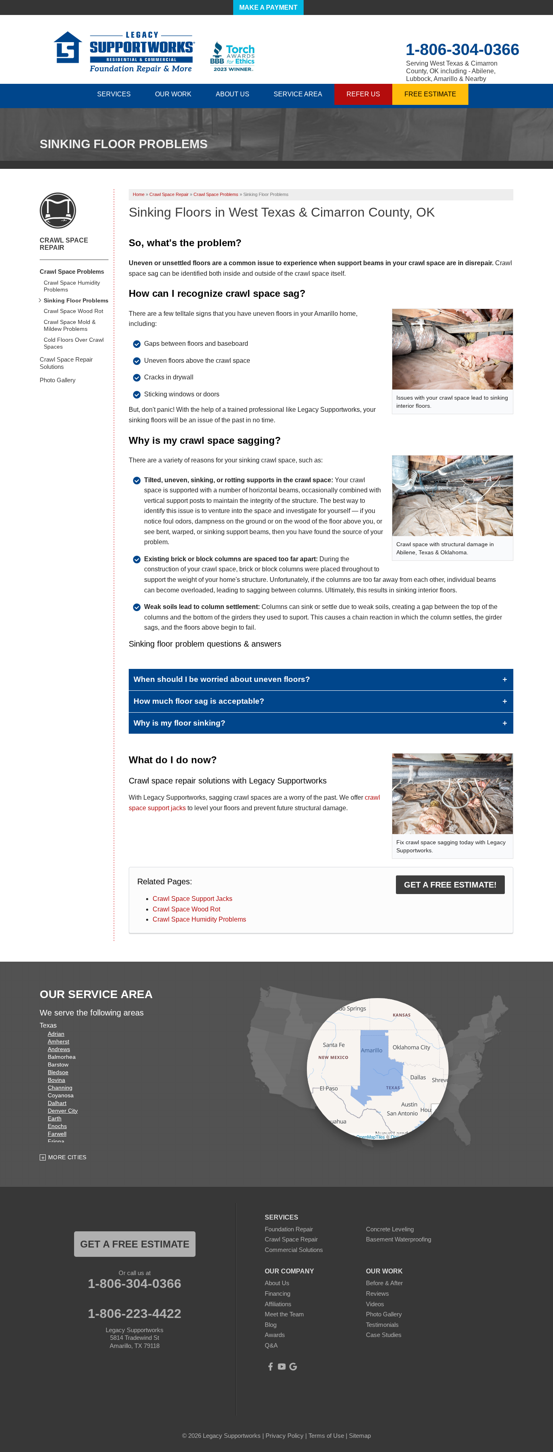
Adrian (56, 1033)
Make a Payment (268, 7)
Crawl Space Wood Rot (186, 909)
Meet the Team (284, 1314)
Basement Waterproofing (398, 1239)
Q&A (271, 1345)
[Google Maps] (293, 1366)
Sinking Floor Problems (76, 300)
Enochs (57, 1126)
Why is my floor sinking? (179, 723)
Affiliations (278, 1304)
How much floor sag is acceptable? (199, 701)
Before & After (384, 1283)
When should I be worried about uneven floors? (222, 679)
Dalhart (57, 1103)
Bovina (56, 1080)
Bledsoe (58, 1072)
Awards (275, 1334)
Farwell (57, 1134)
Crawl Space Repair (64, 244)
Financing (277, 1293)
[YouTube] (282, 1366)
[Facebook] (270, 1366)
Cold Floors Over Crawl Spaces (74, 343)
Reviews (377, 1293)
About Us (277, 1283)
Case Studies (384, 1334)
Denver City (63, 1110)
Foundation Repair (289, 1229)
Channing (60, 1087)
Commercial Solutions (294, 1249)
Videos (375, 1304)
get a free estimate (134, 1244)
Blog (270, 1324)
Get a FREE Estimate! (450, 884)
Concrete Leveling (390, 1229)
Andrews (59, 1049)
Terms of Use (326, 1435)
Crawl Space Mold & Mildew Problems (70, 325)
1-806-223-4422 (134, 1313)
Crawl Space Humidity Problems (199, 919)
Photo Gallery (58, 380)
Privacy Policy (285, 1435)
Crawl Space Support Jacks (192, 898)
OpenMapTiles (370, 1136)
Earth (55, 1118)
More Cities (67, 1157)
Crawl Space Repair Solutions (66, 363)
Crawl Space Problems (72, 271)
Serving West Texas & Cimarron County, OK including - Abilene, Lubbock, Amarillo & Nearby (452, 71)
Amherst (58, 1041)
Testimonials (382, 1324)
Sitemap (360, 1435)
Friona (56, 1141)
